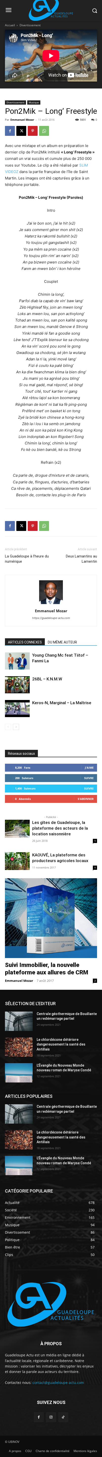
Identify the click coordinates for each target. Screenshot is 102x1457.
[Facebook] (10, 131)
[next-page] (16, 727)
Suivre (89, 778)
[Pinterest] (33, 131)
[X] (21, 131)
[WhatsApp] (44, 131)
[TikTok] (63, 1417)
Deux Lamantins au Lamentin (81, 559)
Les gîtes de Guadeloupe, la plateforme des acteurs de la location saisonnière (60, 828)
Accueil (10, 25)
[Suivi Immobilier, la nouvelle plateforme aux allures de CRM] (51, 918)
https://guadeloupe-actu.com (51, 618)
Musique (34, 102)
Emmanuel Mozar (22, 119)
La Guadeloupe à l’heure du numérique (27, 559)
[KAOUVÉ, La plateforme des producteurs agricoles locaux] (17, 861)
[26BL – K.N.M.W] (17, 684)
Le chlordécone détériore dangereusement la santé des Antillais (61, 1044)
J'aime (89, 767)
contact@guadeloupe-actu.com (58, 1382)
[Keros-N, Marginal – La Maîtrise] (17, 708)
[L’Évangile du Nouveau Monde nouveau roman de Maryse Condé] (19, 1072)
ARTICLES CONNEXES (25, 642)
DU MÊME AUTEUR (62, 642)
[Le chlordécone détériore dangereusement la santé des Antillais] (19, 1047)
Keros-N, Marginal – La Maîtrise (61, 702)
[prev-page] (8, 727)
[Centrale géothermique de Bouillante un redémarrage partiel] (19, 1021)
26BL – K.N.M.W (47, 678)
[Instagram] (51, 1417)
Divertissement (30, 25)
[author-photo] (51, 604)
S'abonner (86, 799)
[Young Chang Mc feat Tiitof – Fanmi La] (17, 661)
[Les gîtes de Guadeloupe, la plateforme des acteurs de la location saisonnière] (17, 829)
